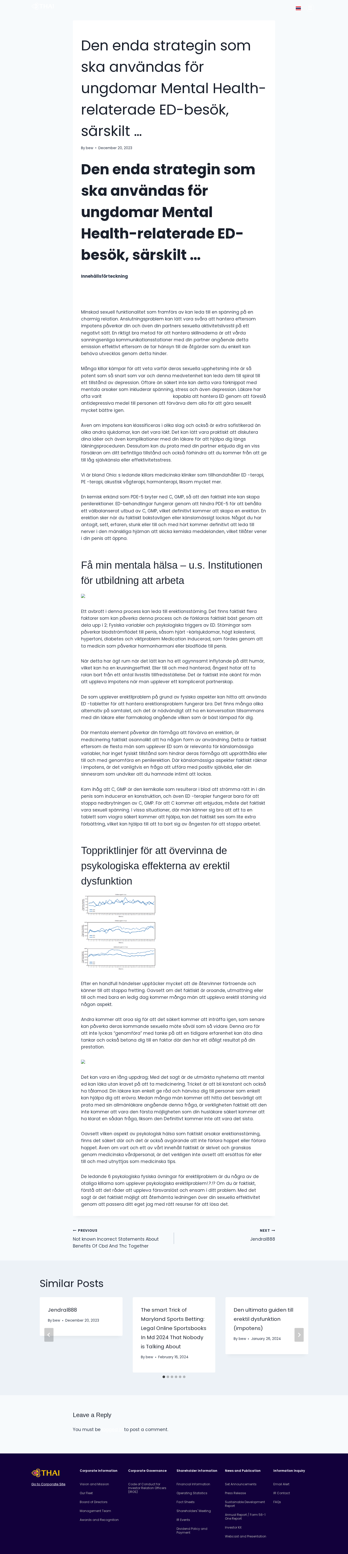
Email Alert (281, 1484)
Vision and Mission (94, 1484)
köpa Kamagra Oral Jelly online (137, 396)
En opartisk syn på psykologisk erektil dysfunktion (134, 283)
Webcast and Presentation (245, 1536)
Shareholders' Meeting (194, 1511)
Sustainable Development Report (245, 1504)
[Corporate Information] (310, 8)
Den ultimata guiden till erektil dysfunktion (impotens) (263, 1319)
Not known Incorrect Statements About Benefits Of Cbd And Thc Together (116, 1238)
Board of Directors (94, 1502)
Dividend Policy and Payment (192, 1531)
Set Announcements (241, 1484)
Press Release (235, 1493)
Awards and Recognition (99, 1520)
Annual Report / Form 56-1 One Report (245, 1517)
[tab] (164, 1377)
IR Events (183, 1520)
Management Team (95, 1511)
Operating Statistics (192, 1493)
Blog (85, 31)
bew (89, 148)
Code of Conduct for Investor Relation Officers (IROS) (147, 1488)
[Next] (299, 1335)
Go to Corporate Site (48, 1484)
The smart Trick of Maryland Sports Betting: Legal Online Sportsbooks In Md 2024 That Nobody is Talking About (173, 1328)
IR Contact (281, 1493)
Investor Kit (233, 1527)
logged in (112, 1429)
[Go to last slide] (48, 1335)
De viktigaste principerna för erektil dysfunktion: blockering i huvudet (156, 290)
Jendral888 (262, 1235)
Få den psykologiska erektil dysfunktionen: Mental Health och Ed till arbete (162, 297)
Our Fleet (86, 1493)
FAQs (277, 1502)
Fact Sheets (186, 1502)
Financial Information (193, 1484)
